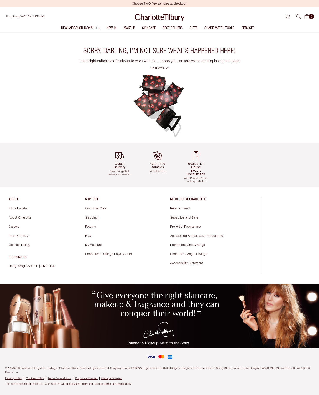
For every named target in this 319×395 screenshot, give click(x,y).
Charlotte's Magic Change (188, 254)
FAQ (88, 235)
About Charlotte (20, 217)
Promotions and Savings (187, 245)
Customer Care (96, 208)
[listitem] (80, 28)
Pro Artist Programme (185, 226)
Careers (14, 226)
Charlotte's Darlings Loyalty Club (108, 254)
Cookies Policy (19, 245)
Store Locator (18, 208)
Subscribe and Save (184, 217)
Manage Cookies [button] (111, 378)
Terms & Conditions (59, 378)
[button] (298, 16)
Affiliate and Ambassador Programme (196, 235)
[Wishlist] (287, 16)
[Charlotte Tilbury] (160, 16)
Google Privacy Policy (74, 383)
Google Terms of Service (109, 383)
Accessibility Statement (186, 263)
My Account (93, 245)
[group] (121, 165)
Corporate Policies (86, 378)
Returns (90, 226)
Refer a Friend (180, 208)
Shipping (91, 217)
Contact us (11, 371)
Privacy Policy (18, 235)
